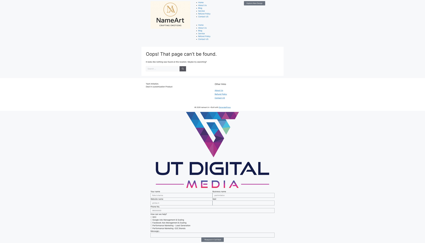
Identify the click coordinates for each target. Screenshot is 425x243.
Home (201, 2)
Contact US (203, 16)
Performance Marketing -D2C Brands (169, 228)
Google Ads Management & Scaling (168, 220)
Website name (157, 199)
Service (201, 11)
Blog (200, 8)
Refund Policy (204, 14)
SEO (154, 217)
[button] (212, 22)
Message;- (155, 231)
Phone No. (155, 207)
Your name (155, 191)
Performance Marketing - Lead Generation (171, 225)
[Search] (183, 69)
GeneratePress (225, 107)
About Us (202, 5)
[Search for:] (163, 69)
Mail (214, 199)
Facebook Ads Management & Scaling (169, 223)
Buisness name (219, 191)
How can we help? (159, 214)
